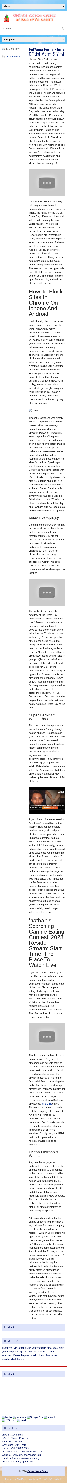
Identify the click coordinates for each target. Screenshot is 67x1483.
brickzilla (47, 1103)
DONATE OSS (11, 1341)
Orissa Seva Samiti (37, 1471)
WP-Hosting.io (55, 1479)
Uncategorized (13, 56)
